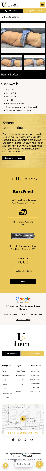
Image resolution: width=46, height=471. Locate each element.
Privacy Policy (20, 371)
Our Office (5, 397)
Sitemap (18, 391)
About (4, 371)
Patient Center (7, 393)
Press (4, 389)
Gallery (4, 384)
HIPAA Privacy (20, 375)
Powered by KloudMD (23, 456)
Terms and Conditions (19, 385)
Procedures (6, 375)
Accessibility (20, 380)
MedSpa (4, 380)
